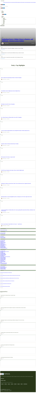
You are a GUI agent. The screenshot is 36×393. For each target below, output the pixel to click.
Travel (4, 23)
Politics (4, 21)
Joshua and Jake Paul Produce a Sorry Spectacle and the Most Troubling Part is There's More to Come (12, 2)
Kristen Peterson (7, 43)
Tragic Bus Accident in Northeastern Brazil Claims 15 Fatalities (9, 143)
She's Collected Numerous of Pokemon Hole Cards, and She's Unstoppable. (11, 117)
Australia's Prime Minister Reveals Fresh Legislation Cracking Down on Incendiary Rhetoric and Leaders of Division (10, 275)
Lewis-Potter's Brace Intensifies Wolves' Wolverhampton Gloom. (5, 283)
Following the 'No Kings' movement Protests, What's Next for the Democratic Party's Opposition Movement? (16, 183)
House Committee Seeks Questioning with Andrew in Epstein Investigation (11, 77)
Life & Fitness (4, 19)
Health (4, 18)
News (3, 20)
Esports (2, 12)
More (2, 17)
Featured (3, 16)
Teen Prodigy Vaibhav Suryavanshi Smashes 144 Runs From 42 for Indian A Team (9, 332)
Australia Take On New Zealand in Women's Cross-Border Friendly (6, 272)
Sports (4, 22)
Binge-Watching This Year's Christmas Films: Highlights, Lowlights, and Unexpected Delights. (12, 48)
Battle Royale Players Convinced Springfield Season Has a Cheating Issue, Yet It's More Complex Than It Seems (16, 196)
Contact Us (3, 24)
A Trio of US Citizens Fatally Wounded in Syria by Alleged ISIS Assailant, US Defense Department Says (15, 130)
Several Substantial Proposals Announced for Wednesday (5, 286)
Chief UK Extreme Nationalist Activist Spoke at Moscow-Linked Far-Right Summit (12, 170)
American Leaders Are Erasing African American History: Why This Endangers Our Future (12, 57)
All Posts (3, 11)
